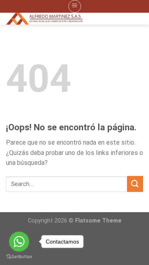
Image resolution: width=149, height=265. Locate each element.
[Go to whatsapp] (19, 241)
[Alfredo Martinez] (68, 19)
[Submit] (135, 183)
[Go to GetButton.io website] (19, 256)
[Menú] (74, 6)
